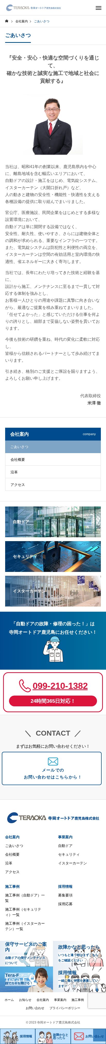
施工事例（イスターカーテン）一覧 (25, 926)
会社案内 (12, 837)
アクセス (18, 485)
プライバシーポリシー (64, 1008)
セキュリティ (69, 854)
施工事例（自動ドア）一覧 (25, 898)
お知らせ (25, 1000)
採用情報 (65, 886)
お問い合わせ (35, 1008)
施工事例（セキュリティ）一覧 (23, 912)
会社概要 (18, 459)
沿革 (14, 472)
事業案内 (65, 837)
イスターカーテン (72, 863)
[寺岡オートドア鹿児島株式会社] (33, 7)
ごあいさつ (14, 846)
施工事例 (12, 886)
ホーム (9, 1000)
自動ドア (65, 846)
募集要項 (65, 895)
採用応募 (65, 904)
